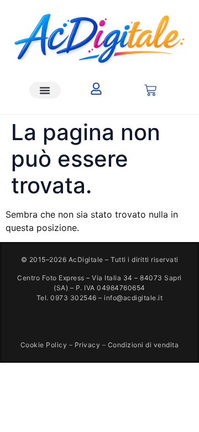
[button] (45, 90)
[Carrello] (150, 90)
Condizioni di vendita (143, 345)
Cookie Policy (43, 345)
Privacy (88, 345)
